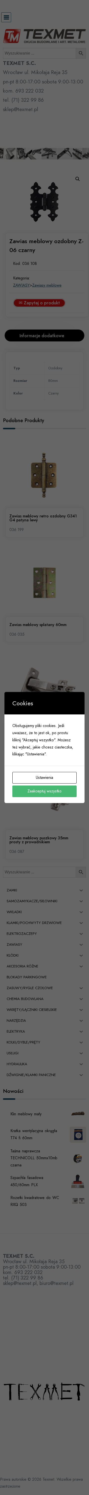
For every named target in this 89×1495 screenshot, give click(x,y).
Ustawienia (44, 777)
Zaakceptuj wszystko (44, 791)
